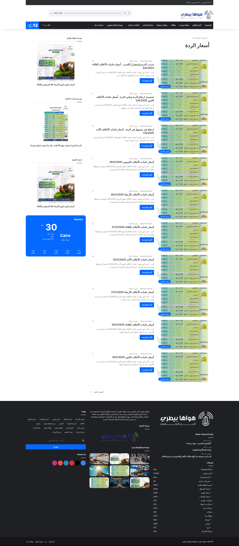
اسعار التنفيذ (205, 493)
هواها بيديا (184, 25)
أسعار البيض (56, 419)
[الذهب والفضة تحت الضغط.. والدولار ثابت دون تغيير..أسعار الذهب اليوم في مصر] (119, 482)
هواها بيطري (47, 428)
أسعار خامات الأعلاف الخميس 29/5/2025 (131, 162)
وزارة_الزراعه (80, 432)
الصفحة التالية (98, 392)
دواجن (207, 524)
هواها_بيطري (59, 428)
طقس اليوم (69, 428)
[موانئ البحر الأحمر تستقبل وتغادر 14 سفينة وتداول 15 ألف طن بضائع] (139, 470)
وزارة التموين (68, 432)
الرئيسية (208, 25)
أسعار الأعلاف (67, 419)
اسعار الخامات (204, 497)
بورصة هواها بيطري (115, 25)
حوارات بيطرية (161, 25)
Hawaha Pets (206, 469)
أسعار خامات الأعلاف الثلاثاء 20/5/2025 (133, 324)
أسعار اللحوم (32, 419)
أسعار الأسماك (79, 419)
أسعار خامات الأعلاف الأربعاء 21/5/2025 (132, 292)
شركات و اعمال (133, 25)
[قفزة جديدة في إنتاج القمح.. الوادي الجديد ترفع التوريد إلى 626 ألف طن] (99, 458)
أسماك (207, 520)
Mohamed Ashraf (146, 61)
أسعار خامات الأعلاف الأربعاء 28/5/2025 (132, 194)
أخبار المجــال (205, 477)
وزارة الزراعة (57, 432)
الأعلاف (82, 423)
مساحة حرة (99, 25)
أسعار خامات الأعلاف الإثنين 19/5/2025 (133, 357)
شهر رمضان (80, 428)
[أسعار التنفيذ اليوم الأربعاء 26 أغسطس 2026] (119, 458)
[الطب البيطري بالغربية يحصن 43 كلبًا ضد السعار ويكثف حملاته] (139, 458)
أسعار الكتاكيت (44, 419)
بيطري (38, 423)
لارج (208, 527)
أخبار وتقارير (196, 25)
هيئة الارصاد (36, 428)
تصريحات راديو (204, 481)
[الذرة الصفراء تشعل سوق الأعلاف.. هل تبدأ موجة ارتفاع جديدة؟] (119, 470)
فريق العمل (39, 542)
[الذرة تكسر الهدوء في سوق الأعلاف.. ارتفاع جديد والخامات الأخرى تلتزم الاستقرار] (99, 482)
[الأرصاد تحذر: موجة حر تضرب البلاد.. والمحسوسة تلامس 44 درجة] (99, 470)
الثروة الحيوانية (71, 423)
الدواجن (61, 423)
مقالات (173, 25)
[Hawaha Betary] (196, 15)
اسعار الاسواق (204, 489)
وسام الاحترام (148, 25)
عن (46, 542)
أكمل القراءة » (147, 81)
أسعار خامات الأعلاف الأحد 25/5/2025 (133, 259)
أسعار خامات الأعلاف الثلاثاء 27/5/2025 (133, 227)
